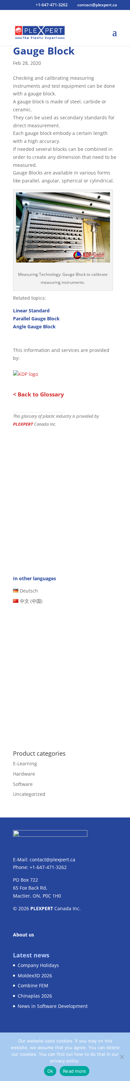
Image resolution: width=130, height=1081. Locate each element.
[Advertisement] (65, 496)
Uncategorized (29, 794)
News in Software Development (53, 1006)
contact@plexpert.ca (52, 859)
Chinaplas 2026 (35, 996)
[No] (121, 1056)
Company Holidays (38, 965)
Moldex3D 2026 (35, 975)
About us (23, 934)
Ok (50, 1071)
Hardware (24, 774)
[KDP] (63, 258)
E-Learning (25, 763)
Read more (74, 1071)
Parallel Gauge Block (36, 318)
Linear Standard (31, 310)
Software (23, 784)
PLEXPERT (23, 424)
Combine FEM (33, 985)
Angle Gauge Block (34, 326)
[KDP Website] (25, 372)
